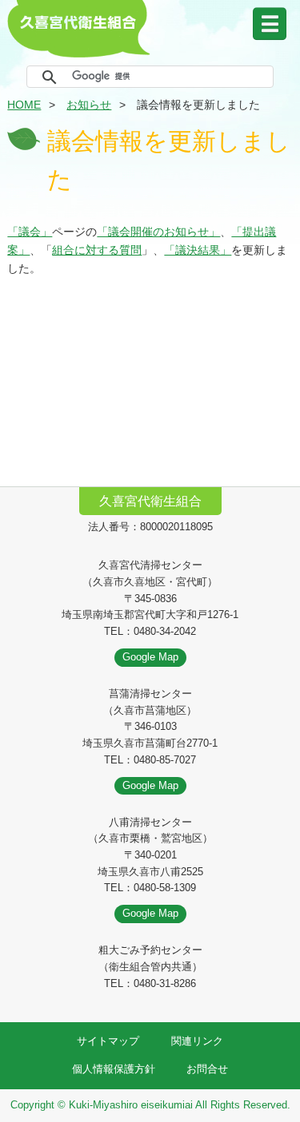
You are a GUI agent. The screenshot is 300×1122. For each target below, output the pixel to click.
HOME (24, 104)
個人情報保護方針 (113, 1069)
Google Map (150, 657)
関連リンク (197, 1041)
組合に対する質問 (97, 250)
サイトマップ (108, 1041)
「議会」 (29, 231)
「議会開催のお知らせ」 (158, 231)
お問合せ (207, 1069)
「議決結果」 (197, 250)
